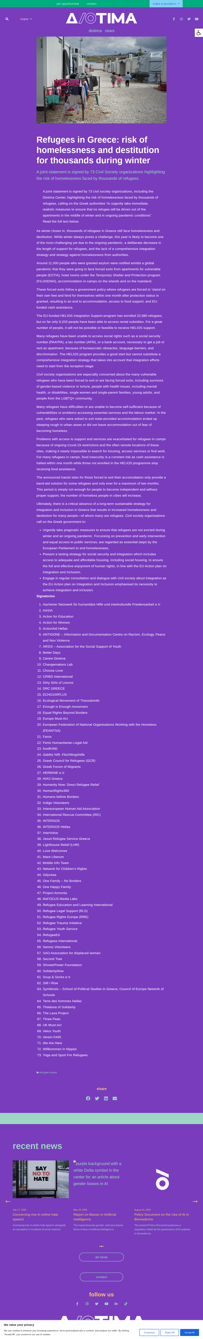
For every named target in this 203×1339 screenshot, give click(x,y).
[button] (7, 18)
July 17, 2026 (141, 1210)
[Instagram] (181, 19)
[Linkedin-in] (116, 1303)
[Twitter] (189, 19)
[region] (101, 1329)
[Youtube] (196, 19)
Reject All (169, 1332)
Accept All (189, 1332)
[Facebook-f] (174, 19)
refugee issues (48, 1072)
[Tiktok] (125, 1303)
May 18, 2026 (19, 1210)
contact (92, 3)
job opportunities (68, 3)
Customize (149, 1332)
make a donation (164, 3)
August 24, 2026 (81, 1210)
